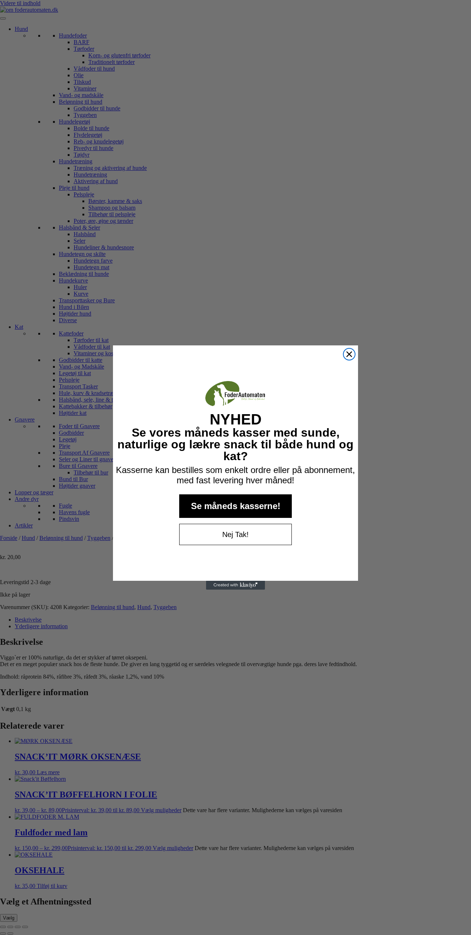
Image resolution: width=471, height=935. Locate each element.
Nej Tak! (235, 534)
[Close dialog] (349, 354)
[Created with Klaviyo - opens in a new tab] (235, 585)
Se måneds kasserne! (235, 506)
